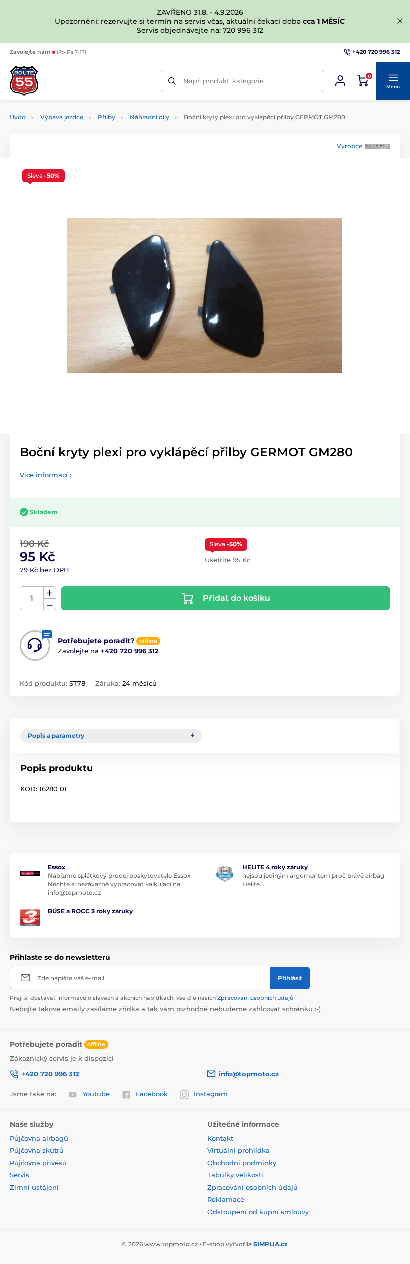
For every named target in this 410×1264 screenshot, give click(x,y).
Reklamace (226, 1199)
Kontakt (221, 1138)
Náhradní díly (150, 117)
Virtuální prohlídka (239, 1150)
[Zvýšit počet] (50, 593)
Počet (32, 598)
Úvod (18, 117)
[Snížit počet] (50, 604)
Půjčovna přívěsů (38, 1163)
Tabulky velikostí (236, 1175)
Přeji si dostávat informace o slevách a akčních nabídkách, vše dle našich (152, 997)
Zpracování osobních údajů (256, 997)
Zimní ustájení (34, 1187)
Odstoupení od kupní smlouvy (258, 1212)
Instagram (211, 1094)
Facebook (152, 1094)
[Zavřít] (400, 21)
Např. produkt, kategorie (224, 81)
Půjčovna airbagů (39, 1138)
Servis (20, 1175)
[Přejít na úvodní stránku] (24, 81)
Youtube (96, 1094)
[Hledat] (172, 81)
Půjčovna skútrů (37, 1150)
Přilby (107, 117)
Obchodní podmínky (242, 1163)
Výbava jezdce (62, 117)
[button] (393, 81)
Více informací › (46, 475)
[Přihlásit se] (341, 81)
